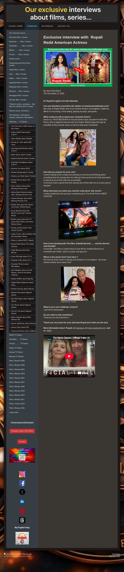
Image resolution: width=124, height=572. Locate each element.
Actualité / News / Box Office (22, 431)
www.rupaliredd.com (97, 328)
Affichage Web (114, 556)
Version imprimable (14, 554)
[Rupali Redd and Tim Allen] (78, 284)
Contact (22, 441)
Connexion (116, 554)
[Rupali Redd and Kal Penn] (78, 147)
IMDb (49, 331)
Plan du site (27, 554)
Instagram (80, 328)
